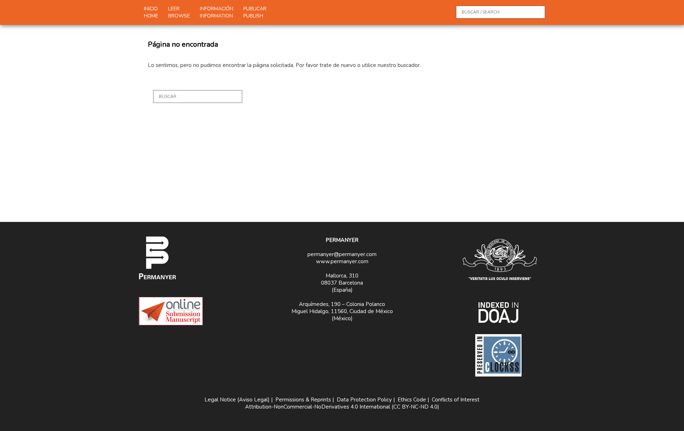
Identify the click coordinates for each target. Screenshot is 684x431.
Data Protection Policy (364, 399)
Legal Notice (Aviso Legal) (237, 399)
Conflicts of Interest (456, 399)
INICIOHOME (151, 12)
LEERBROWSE (179, 12)
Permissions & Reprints (303, 399)
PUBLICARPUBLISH (254, 12)
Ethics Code (412, 399)
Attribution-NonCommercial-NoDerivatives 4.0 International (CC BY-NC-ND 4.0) (342, 406)
